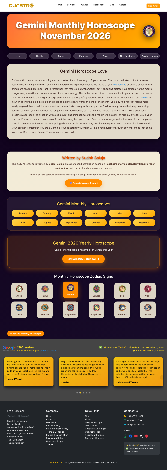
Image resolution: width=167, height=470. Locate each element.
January (23, 213)
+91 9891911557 (135, 416)
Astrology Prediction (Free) (20, 427)
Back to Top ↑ (56, 462)
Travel (106, 56)
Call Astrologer (92, 431)
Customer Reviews (94, 438)
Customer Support (55, 441)
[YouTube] (136, 436)
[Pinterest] (146, 436)
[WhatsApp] (125, 436)
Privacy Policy (53, 425)
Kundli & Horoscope (17, 421)
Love (17, 56)
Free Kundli (153, 6)
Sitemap (50, 444)
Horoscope (99, 4)
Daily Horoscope (93, 422)
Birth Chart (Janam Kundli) (20, 433)
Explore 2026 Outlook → (83, 259)
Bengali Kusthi (14, 424)
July (23, 222)
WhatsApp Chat (135, 420)
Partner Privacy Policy (57, 428)
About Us (50, 419)
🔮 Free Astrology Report (83, 183)
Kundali (84, 4)
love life (144, 97)
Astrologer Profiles (94, 435)
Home (59, 4)
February (47, 213)
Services (71, 4)
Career (122, 4)
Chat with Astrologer (95, 428)
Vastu (88, 419)
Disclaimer (51, 422)
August (47, 222)
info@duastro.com (136, 424)
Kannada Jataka (15, 436)
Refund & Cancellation (57, 435)
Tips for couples (150, 56)
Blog (112, 4)
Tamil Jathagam (15, 439)
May (120, 213)
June (144, 213)
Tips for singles (127, 56)
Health (39, 56)
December (144, 222)
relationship (119, 84)
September (71, 222)
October (96, 222)
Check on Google (48, 350)
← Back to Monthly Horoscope (25, 333)
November (120, 222)
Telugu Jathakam (15, 443)
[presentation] (5, 377)
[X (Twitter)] (141, 436)
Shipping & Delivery (55, 438)
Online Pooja (91, 425)
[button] (77, 393)
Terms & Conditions (55, 431)
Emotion (83, 56)
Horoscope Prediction (18, 430)
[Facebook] (130, 436)
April (95, 213)
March (71, 213)
